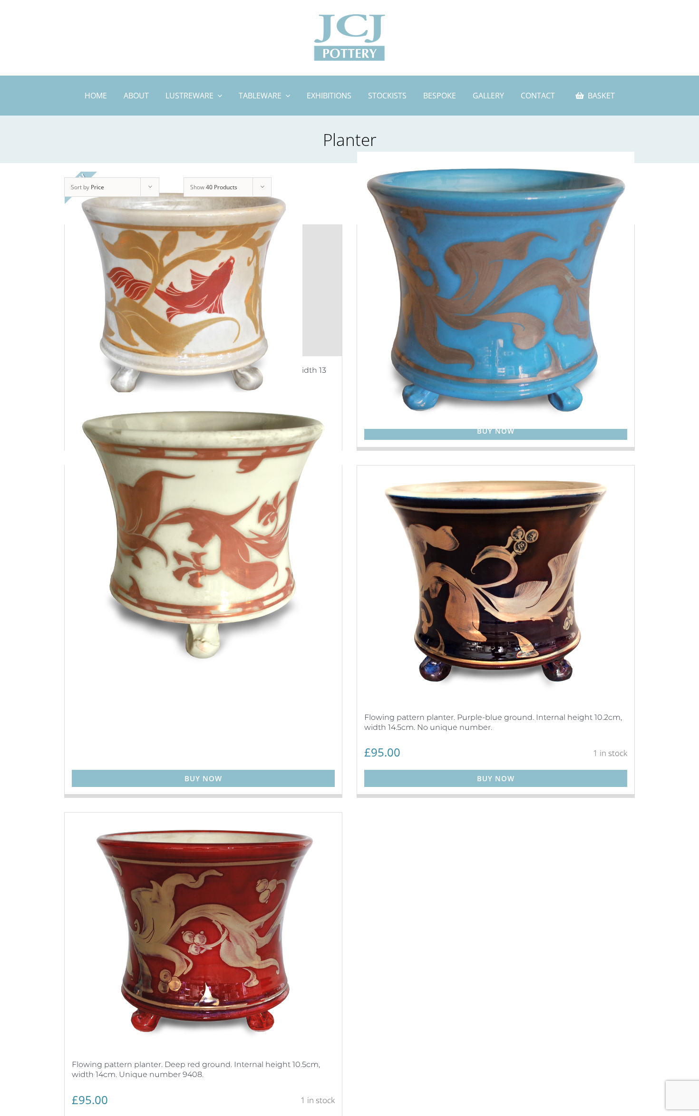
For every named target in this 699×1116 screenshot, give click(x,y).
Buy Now (496, 431)
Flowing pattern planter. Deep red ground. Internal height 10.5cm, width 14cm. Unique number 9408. (196, 1069)
